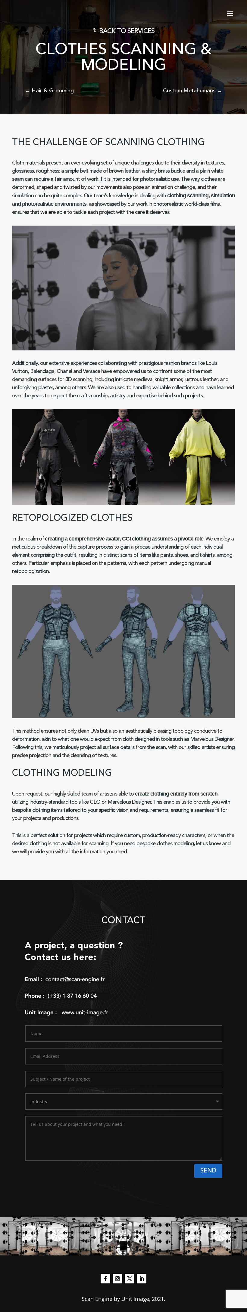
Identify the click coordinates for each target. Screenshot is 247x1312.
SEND (208, 1171)
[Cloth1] (49, 503)
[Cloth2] (123, 503)
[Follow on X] (129, 1278)
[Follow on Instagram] (117, 1278)
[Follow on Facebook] (105, 1278)
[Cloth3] (198, 503)
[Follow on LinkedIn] (141, 1278)
